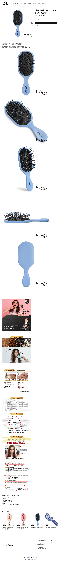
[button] (54, 3)
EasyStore (35, 559)
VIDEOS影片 (30, 3)
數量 (36, 17)
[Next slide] (32, 23)
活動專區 (21, 3)
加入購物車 (46, 22)
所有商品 (16, 3)
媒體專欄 (25, 3)
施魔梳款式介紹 (44, 3)
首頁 (13, 3)
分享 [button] (37, 25)
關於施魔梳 (35, 3)
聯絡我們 (39, 3)
